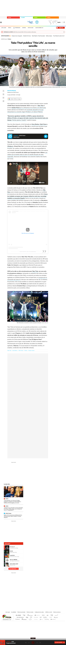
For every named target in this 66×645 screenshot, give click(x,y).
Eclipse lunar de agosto (17, 35)
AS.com (47, 615)
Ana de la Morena (11, 90)
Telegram (3, 101)
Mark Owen (21, 350)
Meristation (53, 619)
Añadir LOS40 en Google (16, 99)
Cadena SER (43, 615)
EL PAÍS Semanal (45, 617)
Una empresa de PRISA (6, 616)
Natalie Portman (27, 35)
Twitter (3, 94)
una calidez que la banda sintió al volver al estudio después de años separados (27, 155)
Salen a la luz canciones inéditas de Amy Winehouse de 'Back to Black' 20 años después (13, 516)
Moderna (23, 619)
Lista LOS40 (3, 27)
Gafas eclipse (49, 35)
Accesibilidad (13, 612)
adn (51, 615)
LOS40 (9, 17)
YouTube (30, 598)
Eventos (24, 27)
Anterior (26, 642)
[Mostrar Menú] (2, 22)
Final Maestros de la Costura (59, 35)
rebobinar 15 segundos (29, 642)
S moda (41, 619)
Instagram (25, 598)
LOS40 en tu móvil (48, 612)
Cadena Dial (40, 617)
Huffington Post (20, 617)
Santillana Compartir (37, 615)
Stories (41, 598)
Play (33, 642)
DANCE (35, 17)
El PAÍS (18, 615)
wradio (30, 617)
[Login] (64, 22)
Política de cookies (30, 612)
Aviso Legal (7, 612)
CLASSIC (23, 17)
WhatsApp (3, 98)
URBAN (48, 17)
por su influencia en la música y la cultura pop (29, 108)
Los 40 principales (24, 615)
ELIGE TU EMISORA (59, 642)
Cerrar (63, 32)
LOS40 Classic (4, 39)
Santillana (30, 615)
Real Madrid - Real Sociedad (38, 35)
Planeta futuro (50, 617)
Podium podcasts (30, 619)
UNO (27, 617)
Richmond (17, 619)
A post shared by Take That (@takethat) (28, 251)
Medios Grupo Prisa (6, 619)
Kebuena (54, 617)
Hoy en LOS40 (30, 27)
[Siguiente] (64, 35)
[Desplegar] (33, 638)
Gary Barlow (14, 350)
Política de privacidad (21, 612)
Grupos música (31, 350)
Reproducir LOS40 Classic (46, 136)
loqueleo (47, 619)
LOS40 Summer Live (39, 27)
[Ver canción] (7, 547)
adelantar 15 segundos (37, 642)
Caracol (56, 615)
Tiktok (28, 598)
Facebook (3, 91)
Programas (17, 27)
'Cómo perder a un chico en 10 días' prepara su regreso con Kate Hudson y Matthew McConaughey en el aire (12, 501)
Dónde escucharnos (57, 612)
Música (9, 27)
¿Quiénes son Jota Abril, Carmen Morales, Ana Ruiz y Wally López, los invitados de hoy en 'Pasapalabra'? (13, 509)
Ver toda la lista (12, 568)
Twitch (38, 598)
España (58, 22)
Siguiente (40, 642)
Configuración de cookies (39, 612)
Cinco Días (36, 617)
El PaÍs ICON (35, 619)
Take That (9, 350)
